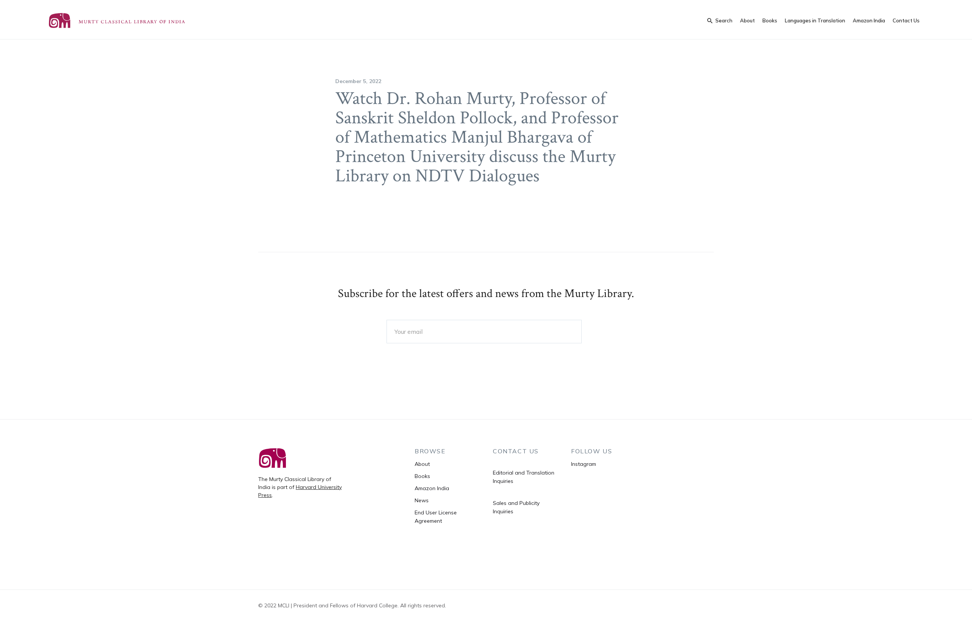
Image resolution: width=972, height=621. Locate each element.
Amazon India (869, 20)
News (422, 500)
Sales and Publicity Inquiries (516, 507)
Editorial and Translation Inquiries (523, 476)
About (747, 20)
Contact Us (906, 20)
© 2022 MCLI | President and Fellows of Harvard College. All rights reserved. (352, 605)
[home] (125, 20)
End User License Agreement (436, 516)
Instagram (583, 464)
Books (769, 20)
